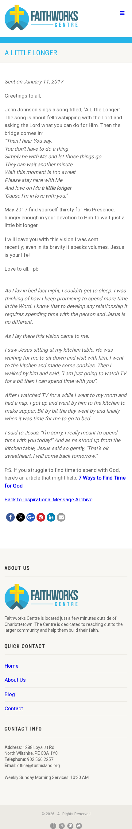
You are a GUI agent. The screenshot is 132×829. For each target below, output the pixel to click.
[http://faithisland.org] (44, 17)
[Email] (61, 517)
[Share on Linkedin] (51, 517)
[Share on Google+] (30, 517)
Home (11, 666)
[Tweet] (20, 517)
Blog (10, 694)
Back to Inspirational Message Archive (48, 499)
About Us (15, 680)
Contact (14, 708)
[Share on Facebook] (10, 517)
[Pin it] (41, 517)
